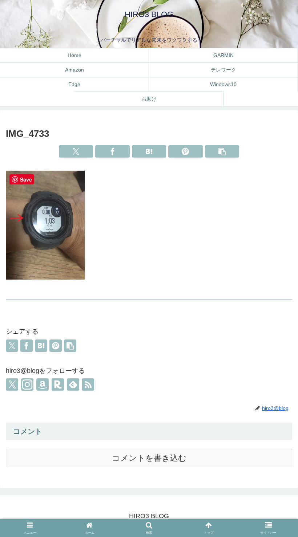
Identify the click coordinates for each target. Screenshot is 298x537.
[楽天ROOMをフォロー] (58, 384)
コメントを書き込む (149, 458)
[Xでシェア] (76, 151)
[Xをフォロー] (12, 384)
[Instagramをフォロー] (27, 384)
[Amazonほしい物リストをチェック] (42, 384)
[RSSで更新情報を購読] (88, 384)
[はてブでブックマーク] (149, 151)
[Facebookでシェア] (112, 151)
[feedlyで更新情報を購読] (73, 384)
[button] (222, 151)
